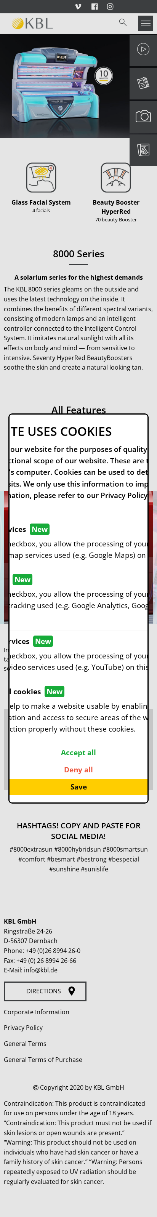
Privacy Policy (124, 495)
